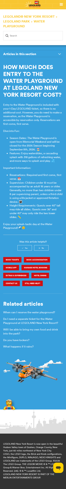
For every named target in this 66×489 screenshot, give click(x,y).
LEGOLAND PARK (16, 21)
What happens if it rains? (18, 346)
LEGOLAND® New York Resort (29, 16)
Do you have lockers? (16, 340)
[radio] (24, 248)
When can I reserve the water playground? (29, 312)
